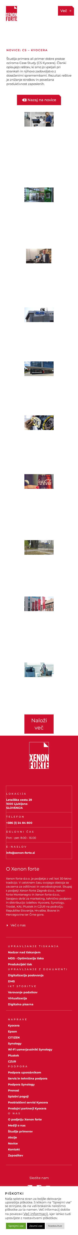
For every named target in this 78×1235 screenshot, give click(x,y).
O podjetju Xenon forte (25, 1119)
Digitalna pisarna (20, 1004)
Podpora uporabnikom (24, 1072)
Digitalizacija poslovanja (26, 975)
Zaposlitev (15, 1155)
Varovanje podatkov (22, 992)
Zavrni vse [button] (35, 1225)
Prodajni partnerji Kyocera (27, 1108)
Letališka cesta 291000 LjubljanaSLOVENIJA (19, 804)
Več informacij (35, 1214)
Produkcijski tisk (20, 964)
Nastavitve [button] (55, 1225)
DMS (11, 981)
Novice (13, 1143)
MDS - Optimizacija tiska (26, 958)
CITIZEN (14, 1037)
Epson (12, 1031)
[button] (39, 724)
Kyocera (14, 1025)
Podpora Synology (21, 1084)
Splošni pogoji (18, 1096)
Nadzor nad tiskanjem (24, 952)
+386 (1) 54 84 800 (19, 823)
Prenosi (13, 1090)
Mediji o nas (16, 1125)
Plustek (13, 1055)
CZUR (12, 1061)
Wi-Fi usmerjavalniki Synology (30, 1049)
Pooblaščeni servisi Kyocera (28, 1102)
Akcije (12, 1137)
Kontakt (14, 1149)
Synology (14, 1043)
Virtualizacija (17, 998)
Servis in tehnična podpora (27, 1078)
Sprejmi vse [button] (16, 1225)
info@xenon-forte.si (20, 853)
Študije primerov (20, 1131)
